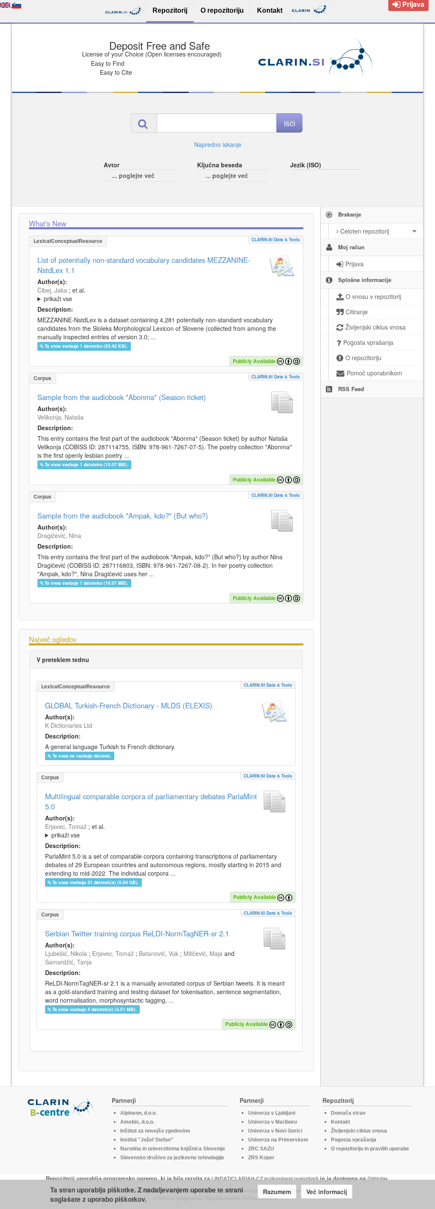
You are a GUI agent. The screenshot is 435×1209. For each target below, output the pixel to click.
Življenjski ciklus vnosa (359, 1131)
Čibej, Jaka (52, 290)
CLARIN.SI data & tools (275, 239)
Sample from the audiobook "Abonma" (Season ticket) (121, 397)
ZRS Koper (261, 1158)
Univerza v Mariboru (272, 1122)
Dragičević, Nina (59, 535)
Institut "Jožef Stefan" (146, 1140)
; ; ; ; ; (150, 294)
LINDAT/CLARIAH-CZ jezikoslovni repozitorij (265, 1179)
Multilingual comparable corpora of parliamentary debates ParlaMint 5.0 (151, 801)
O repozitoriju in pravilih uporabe (370, 1149)
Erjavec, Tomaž (66, 826)
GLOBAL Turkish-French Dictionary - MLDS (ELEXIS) (128, 705)
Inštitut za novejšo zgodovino (155, 1131)
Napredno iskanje (217, 144)
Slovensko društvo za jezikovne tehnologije (172, 1158)
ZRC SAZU (261, 1149)
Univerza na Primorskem (278, 1140)
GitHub (375, 1179)
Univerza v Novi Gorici (275, 1131)
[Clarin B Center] (61, 1106)
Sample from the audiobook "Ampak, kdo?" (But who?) (122, 515)
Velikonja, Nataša (60, 417)
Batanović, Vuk (158, 953)
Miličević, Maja (203, 953)
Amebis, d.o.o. (137, 1122)
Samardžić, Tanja (68, 962)
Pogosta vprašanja (353, 1140)
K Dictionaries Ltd (68, 725)
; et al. (61, 294)
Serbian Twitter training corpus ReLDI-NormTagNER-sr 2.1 (137, 933)
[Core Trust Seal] (61, 1141)
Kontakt (340, 1122)
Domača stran (348, 1113)
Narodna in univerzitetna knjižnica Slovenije (172, 1149)
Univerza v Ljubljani (271, 1113)
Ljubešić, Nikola (66, 953)
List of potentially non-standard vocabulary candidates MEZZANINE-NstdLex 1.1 (144, 265)
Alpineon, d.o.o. (138, 1113)
